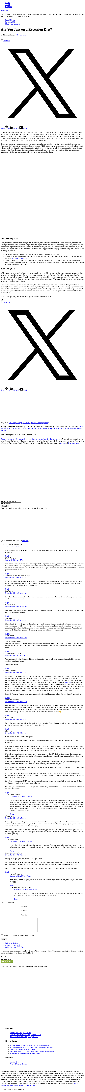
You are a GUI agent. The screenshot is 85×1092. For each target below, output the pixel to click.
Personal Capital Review (18, 1064)
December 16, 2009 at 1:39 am (16, 620)
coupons (68, 682)
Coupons (8, 7)
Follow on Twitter (11, 943)
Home (7, 3)
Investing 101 (10, 22)
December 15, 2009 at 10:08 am (16, 655)
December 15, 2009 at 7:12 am (16, 818)
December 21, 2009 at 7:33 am (16, 577)
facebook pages (73, 443)
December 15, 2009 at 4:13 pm (16, 638)
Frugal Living (10, 20)
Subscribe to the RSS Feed (14, 947)
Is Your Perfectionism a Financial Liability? (25, 1053)
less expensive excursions (21, 258)
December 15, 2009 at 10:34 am (21, 796)
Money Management (12, 24)
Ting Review (14, 1062)
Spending (45, 423)
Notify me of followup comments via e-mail (19, 935)
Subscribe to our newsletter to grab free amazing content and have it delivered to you (30, 439)
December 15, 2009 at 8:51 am (16, 702)
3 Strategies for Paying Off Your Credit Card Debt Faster (29, 1045)
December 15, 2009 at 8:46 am (16, 719)
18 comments (21, 35)
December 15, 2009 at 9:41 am (20, 876)
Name (24, 907)
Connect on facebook (12, 945)
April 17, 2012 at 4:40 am (14, 546)
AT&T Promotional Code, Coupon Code (24, 1037)
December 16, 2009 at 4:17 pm (16, 593)
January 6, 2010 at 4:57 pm (14, 560)
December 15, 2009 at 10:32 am (21, 841)
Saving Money (36, 423)
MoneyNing (5, 10)
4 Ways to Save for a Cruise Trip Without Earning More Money (32, 1051)
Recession (26, 423)
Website (24, 915)
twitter (62, 443)
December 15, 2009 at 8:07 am (16, 733)
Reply (7, 556)
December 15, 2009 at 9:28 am (16, 672)
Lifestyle (19, 423)
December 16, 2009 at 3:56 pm (16, 607)
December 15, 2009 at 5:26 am (16, 855)
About (7, 5)
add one (25, 541)
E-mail (24, 911)
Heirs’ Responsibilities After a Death (22, 1049)
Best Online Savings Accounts (20, 1033)
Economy (12, 423)
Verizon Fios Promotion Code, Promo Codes (25, 1035)
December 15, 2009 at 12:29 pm (25, 889)
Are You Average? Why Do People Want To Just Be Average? (31, 1047)
